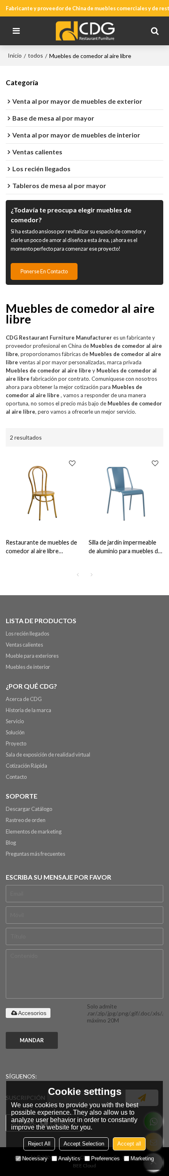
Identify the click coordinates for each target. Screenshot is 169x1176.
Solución (15, 732)
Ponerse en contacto (44, 271)
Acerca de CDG (24, 699)
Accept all (129, 1144)
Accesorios (32, 1013)
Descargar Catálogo (29, 809)
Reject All (39, 1144)
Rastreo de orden (26, 820)
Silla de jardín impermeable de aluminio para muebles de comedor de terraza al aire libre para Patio (125, 547)
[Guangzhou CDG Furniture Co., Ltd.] (86, 31)
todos (35, 55)
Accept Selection (84, 1144)
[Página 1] (77, 574)
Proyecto (16, 743)
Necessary (35, 1158)
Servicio (15, 721)
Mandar (32, 1040)
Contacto (16, 776)
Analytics (69, 1158)
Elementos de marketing (34, 831)
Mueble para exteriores (32, 655)
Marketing (142, 1158)
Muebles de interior (28, 667)
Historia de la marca (28, 710)
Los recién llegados (27, 633)
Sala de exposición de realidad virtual (48, 754)
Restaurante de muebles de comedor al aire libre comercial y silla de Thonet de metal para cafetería (41, 547)
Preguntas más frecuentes (35, 853)
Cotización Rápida (26, 765)
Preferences (105, 1158)
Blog (11, 842)
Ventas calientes (24, 644)
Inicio (15, 55)
